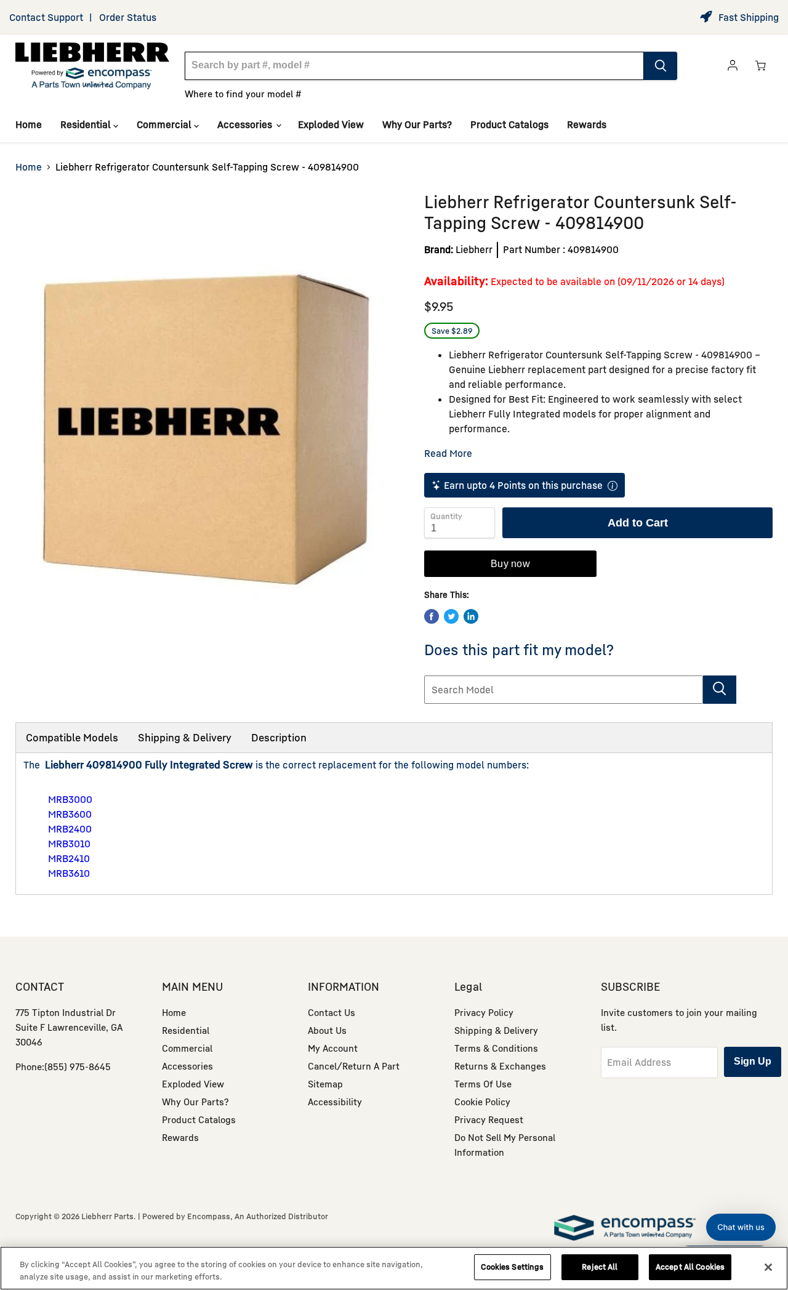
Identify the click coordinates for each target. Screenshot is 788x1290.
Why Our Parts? (417, 124)
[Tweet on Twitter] (451, 616)
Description (279, 737)
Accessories (246, 124)
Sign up (752, 1061)
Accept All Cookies (690, 1267)
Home (28, 124)
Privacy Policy (483, 1012)
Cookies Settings (512, 1267)
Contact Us (331, 1012)
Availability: (456, 280)
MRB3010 (69, 843)
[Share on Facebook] (431, 616)
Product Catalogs (509, 124)
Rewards (586, 124)
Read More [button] (448, 453)
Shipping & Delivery (184, 737)
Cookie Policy (482, 1101)
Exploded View (331, 124)
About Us (327, 1030)
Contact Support (46, 17)
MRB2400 (70, 829)
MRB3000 (70, 799)
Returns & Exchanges (500, 1065)
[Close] (768, 1267)
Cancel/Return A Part (354, 1065)
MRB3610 (69, 873)
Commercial (165, 124)
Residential (86, 124)
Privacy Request (488, 1119)
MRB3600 (70, 814)
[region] (394, 1268)
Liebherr (474, 249)
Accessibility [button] (335, 1101)
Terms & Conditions (496, 1048)
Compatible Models (72, 737)
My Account (333, 1048)
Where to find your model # (243, 93)
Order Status (127, 17)
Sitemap (325, 1083)
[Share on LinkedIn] (471, 616)
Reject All (599, 1267)
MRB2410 (69, 858)
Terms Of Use (483, 1083)
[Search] (660, 66)
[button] (741, 1227)
